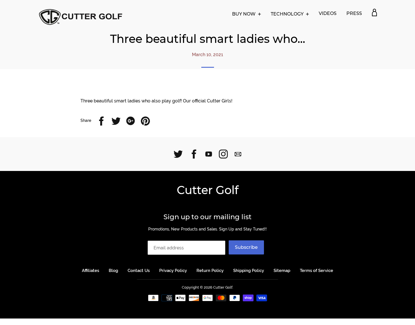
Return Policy (210, 270)
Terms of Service (316, 270)
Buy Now (244, 14)
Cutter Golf (208, 190)
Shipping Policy (248, 270)
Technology (288, 14)
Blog (113, 270)
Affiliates (90, 270)
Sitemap (282, 270)
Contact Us (139, 270)
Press (354, 13)
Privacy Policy (173, 270)
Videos (328, 13)
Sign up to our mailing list (207, 217)
